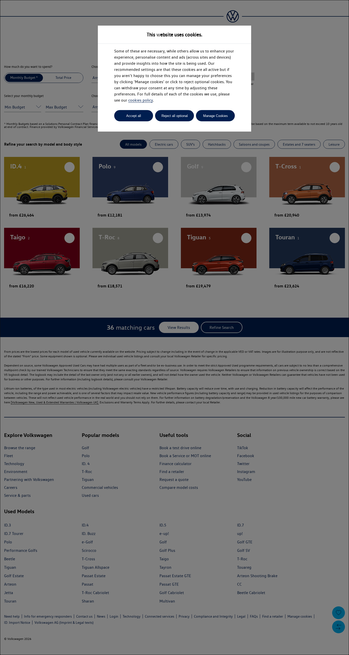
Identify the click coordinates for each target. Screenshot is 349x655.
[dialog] (174, 327)
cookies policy (140, 100)
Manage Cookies (215, 116)
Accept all (133, 116)
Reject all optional (174, 116)
